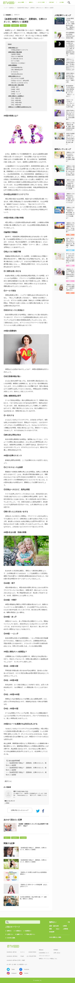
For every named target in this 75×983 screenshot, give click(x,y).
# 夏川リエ (7, 25)
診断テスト (20, 934)
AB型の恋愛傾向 (12, 65)
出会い (58, 929)
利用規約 (56, 949)
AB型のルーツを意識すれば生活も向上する (19, 107)
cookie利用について (44, 952)
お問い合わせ (57, 952)
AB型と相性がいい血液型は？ (16, 96)
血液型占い (28, 930)
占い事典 (58, 937)
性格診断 (8, 15)
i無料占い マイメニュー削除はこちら (48, 958)
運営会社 (41, 949)
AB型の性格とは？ (13, 47)
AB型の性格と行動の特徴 (15, 52)
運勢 (50, 929)
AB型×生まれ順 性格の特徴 (16, 85)
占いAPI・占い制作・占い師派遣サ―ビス (17, 964)
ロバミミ (22, 952)
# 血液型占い (15, 25)
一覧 (68, 922)
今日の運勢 (52, 937)
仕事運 (65, 926)
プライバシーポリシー (44, 955)
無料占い (9, 930)
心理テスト (10, 934)
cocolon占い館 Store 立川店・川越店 (16, 960)
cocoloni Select (32, 952)
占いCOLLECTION (31, 956)
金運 (57, 926)
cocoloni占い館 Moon (12, 956)
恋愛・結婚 (52, 926)
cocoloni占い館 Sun (12, 952)
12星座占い (18, 930)
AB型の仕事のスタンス (14, 76)
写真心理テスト (30, 934)
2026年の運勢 (11, 938)
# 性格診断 (23, 25)
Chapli (22, 956)
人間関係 (65, 929)
